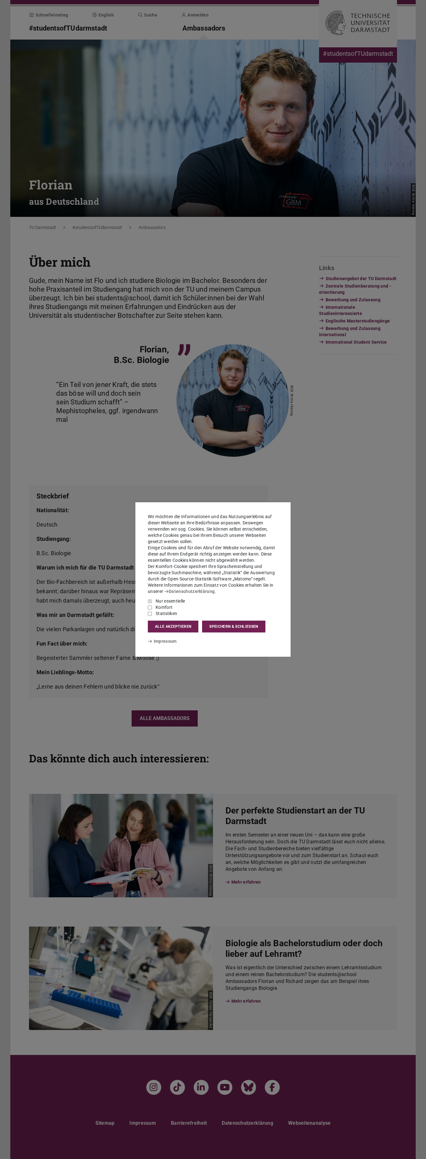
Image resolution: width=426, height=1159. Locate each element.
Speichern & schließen (233, 626)
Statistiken (166, 613)
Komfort (164, 607)
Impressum (165, 641)
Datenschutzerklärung (192, 591)
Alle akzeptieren (173, 626)
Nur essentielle (170, 601)
